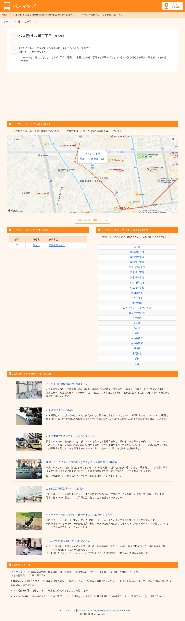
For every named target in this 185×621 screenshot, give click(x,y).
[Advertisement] (92, 95)
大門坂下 (137, 353)
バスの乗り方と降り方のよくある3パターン (70, 436)
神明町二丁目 (137, 257)
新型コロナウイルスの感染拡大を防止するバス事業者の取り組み (81, 462)
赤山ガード (137, 292)
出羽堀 (137, 247)
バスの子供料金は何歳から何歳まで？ (67, 383)
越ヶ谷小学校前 (137, 312)
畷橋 (137, 358)
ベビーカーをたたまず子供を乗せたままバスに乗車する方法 (79, 514)
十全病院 (137, 302)
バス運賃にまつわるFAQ (59, 410)
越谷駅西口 (137, 338)
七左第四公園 (137, 287)
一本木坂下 (137, 297)
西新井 (137, 328)
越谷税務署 (137, 343)
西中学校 (137, 318)
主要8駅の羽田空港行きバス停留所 (65, 488)
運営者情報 (125, 610)
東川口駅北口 (137, 282)
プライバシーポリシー (65, 610)
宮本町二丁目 (137, 272)
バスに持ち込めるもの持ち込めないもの (68, 540)
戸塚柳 (137, 348)
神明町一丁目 (137, 262)
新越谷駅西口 (137, 252)
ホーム (6, 21)
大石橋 (137, 323)
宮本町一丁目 (137, 277)
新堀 (137, 333)
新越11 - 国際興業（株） (92, 158)
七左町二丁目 (92, 153)
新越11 (36, 245)
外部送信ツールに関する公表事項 (92, 610)
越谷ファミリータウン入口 (137, 307)
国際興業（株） (57, 245)
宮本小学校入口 (137, 267)
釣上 (137, 363)
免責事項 (114, 610)
